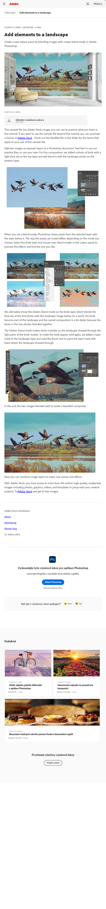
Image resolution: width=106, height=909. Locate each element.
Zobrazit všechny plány (53, 588)
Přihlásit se (98, 4)
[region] (28, 673)
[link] (10, 12)
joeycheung (10, 522)
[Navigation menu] (4, 4)
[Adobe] (14, 4)
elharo (7, 516)
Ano (70, 603)
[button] (88, 4)
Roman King (10, 528)
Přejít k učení (53, 762)
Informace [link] (10, 12)
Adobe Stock (25, 138)
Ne (80, 603)
